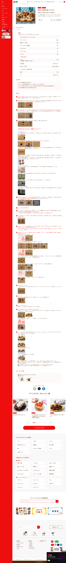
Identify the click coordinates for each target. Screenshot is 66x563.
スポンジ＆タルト (20, 474)
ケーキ (18, 441)
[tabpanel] (39, 408)
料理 (18, 448)
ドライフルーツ (36, 487)
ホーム (3, 4)
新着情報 (3, 19)
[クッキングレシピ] (34, 533)
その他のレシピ (20, 452)
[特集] (53, 533)
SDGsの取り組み (32, 548)
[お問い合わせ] (25, 533)
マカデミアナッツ (20, 483)
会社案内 (3, 21)
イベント (39, 7)
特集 (2, 10)
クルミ (50, 480)
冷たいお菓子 (51, 444)
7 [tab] (43, 422)
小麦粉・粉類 (19, 463)
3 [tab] (37, 422)
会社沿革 (30, 544)
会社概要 (30, 542)
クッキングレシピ (4, 8)
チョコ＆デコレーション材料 (22, 470)
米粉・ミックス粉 (52, 463)
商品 (27, 1)
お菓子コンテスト (4, 17)
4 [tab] (39, 422)
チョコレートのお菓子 (37, 448)
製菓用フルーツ (52, 466)
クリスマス (43, 7)
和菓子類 (34, 444)
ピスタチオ (35, 483)
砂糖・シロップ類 (20, 466)
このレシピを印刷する (57, 20)
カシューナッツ (36, 480)
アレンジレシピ (32, 333)
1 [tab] (33, 422)
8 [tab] (45, 422)
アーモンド (19, 480)
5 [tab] (40, 422)
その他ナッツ (51, 483)
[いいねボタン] (39, 20)
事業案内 (30, 545)
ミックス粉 (35, 463)
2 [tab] (36, 422)
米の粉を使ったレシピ (21, 444)
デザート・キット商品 (37, 474)
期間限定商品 (51, 474)
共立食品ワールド (43, 541)
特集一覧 (18, 544)
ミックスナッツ (20, 487)
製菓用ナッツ (35, 466)
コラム (3, 15)
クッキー (50, 441)
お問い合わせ (52, 1)
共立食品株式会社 (39, 561)
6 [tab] (42, 422)
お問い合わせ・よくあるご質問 (4, 24)
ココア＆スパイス (36, 470)
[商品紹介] (44, 533)
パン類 (34, 441)
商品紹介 (3, 6)
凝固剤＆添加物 (52, 470)
